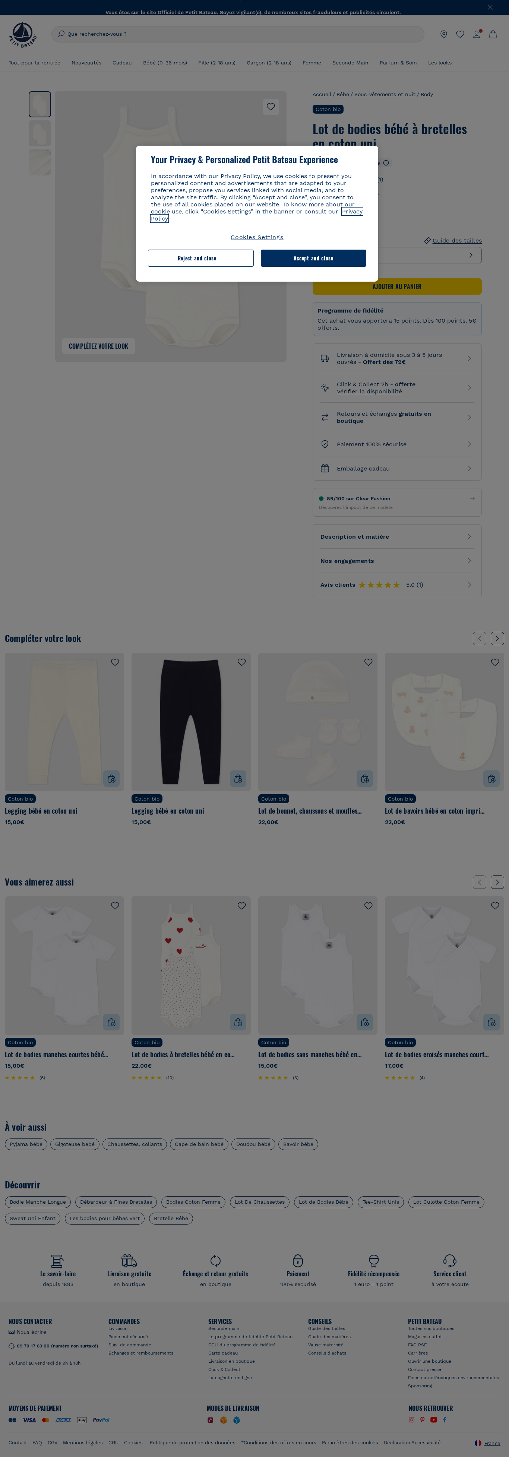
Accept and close (313, 258)
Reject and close (197, 258)
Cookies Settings (257, 237)
